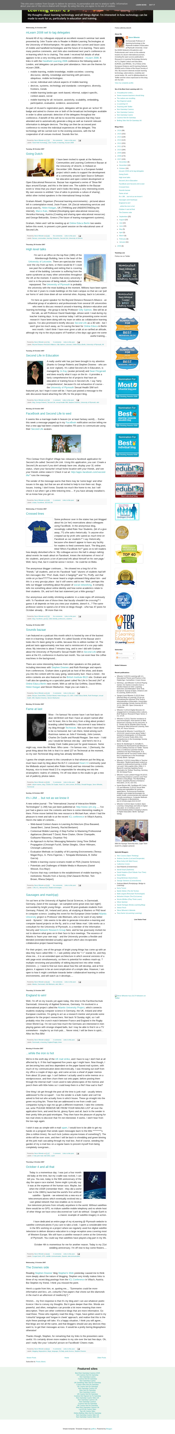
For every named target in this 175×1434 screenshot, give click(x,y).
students (69, 619)
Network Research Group (52, 930)
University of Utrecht (75, 238)
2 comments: (57, 1040)
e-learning (43, 1042)
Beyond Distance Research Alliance (44, 344)
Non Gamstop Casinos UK (87, 1400)
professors (61, 619)
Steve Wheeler (97, 784)
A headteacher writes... (125, 93)
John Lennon (70, 784)
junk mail (40, 1156)
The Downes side (37, 1267)
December (123, 162)
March (121, 236)
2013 (119, 140)
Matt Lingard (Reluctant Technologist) (131, 894)
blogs (49, 1351)
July (121, 223)
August (122, 220)
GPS (43, 1256)
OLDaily (61, 1351)
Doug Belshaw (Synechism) (127, 878)
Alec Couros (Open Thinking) (127, 856)
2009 (119, 153)
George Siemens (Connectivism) (129, 881)
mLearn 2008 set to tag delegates (48, 32)
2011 (119, 146)
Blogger (109, 1429)
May (121, 229)
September (123, 217)
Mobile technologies (55, 887)
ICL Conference (77, 1279)
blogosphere (43, 1351)
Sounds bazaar (36, 629)
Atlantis (34, 984)
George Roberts (41, 402)
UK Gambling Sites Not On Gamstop (87, 1383)
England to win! (36, 995)
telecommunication (74, 1256)
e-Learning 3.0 (122, 104)
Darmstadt (41, 984)
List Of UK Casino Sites (87, 1409)
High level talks (36, 249)
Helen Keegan (62, 695)
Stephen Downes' (44, 1273)
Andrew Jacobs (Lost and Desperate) (131, 858)
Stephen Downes (74, 402)
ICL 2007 (70, 695)
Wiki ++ (61, 984)
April (121, 232)
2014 (119, 137)
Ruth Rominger (93, 695)
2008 (119, 156)
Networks (56, 238)
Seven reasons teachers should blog (130, 95)
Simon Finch (121, 908)
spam (64, 1127)
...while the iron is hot (40, 1053)
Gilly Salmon (85, 309)
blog (33, 402)
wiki (98, 402)
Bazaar (34, 238)
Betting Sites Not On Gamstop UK (129, 121)
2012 (119, 143)
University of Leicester (39, 261)
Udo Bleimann (50, 984)
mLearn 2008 (69, 142)
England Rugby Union (54, 1042)
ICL (37, 887)
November (123, 165)
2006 (119, 246)
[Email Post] (79, 140)
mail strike (47, 1156)
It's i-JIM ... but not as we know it (47, 798)
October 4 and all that (40, 1167)
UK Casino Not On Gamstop (87, 1386)
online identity (53, 619)
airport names (36, 784)
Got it (152, 5)
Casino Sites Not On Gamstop (87, 1385)
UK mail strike (62, 1059)
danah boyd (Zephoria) (125, 870)
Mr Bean (78, 784)
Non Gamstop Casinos (125, 109)
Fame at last (34, 709)
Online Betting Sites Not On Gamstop (87, 1413)
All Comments (123, 658)
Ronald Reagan (86, 784)
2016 (119, 130)
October (122, 168)
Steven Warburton (53, 698)
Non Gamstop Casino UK (87, 1388)
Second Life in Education (42, 355)
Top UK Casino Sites (87, 1411)
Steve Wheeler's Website (126, 910)
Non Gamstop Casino (125, 115)
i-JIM (34, 887)
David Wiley (121, 875)
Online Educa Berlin (79, 223)
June (121, 226)
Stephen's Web (66, 1273)
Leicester (69, 344)
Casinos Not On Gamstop (126, 118)
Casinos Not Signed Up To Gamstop (87, 1396)
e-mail (34, 1156)
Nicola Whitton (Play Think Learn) (129, 899)
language (55, 1351)
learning (49, 238)
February (122, 239)
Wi (103, 344)
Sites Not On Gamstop (87, 1390)
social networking (83, 584)
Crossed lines (35, 513)
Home (67, 1358)
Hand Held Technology (39, 142)
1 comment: (57, 400)
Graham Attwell (51, 695)
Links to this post (70, 140)
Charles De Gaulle (52, 784)
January (122, 242)
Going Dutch (34, 153)
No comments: (58, 140)
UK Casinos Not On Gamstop (87, 1375)
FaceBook (40, 502)
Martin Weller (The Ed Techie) (128, 891)
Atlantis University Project (71, 1007)
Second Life (64, 238)
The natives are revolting (126, 98)
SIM (33, 698)
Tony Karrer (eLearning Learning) (129, 913)
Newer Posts (31, 1358)
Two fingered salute (124, 101)
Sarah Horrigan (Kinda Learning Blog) (131, 905)
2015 (119, 134)
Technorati (30, 787)
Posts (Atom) (41, 1362)
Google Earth (36, 1256)
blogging (35, 1351)
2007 (119, 159)
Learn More (141, 5)
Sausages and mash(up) (42, 894)
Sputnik (64, 1256)
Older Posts (101, 1358)
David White (42, 695)
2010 (119, 150)
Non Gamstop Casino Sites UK (87, 1398)
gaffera (93, 1429)
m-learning (60, 142)
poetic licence (69, 1351)
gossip (45, 619)
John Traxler (52, 142)
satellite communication (53, 1256)
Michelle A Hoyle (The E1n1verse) (129, 896)
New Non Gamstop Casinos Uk (87, 1407)
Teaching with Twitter (124, 107)
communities (42, 238)
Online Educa (91, 326)
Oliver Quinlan (122, 902)
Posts (120, 654)
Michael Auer (44, 887)
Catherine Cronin (123, 864)
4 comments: (57, 1349)
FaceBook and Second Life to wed (48, 413)
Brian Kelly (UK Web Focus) (127, 861)
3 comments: (57, 342)
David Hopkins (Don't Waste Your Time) (131, 872)
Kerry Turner (121, 888)
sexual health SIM (62, 402)
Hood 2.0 (83, 763)
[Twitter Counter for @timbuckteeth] (132, 998)
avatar (34, 502)
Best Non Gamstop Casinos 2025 (87, 1373)
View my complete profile (124, 83)
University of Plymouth (59, 284)
